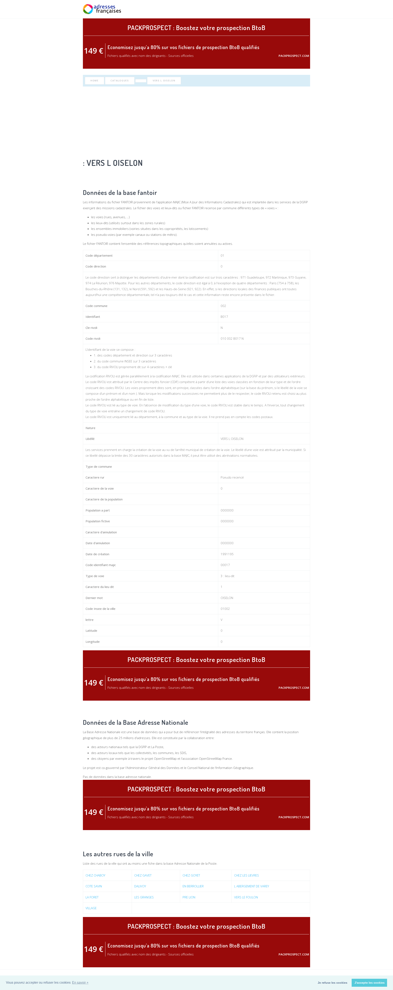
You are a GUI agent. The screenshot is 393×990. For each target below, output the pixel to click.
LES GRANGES (144, 897)
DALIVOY (140, 886)
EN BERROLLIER (193, 886)
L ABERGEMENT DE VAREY (251, 886)
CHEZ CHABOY (95, 875)
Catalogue (284, 9)
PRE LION (189, 897)
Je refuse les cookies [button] (332, 982)
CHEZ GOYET (191, 875)
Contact (303, 9)
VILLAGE (91, 908)
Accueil (246, 9)
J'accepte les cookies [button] (370, 982)
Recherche (263, 9)
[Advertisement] (196, 121)
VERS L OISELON (164, 80)
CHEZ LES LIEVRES (246, 875)
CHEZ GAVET (142, 875)
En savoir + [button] (80, 982)
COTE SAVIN (94, 886)
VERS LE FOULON (246, 897)
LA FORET (92, 897)
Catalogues (120, 80)
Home (94, 80)
